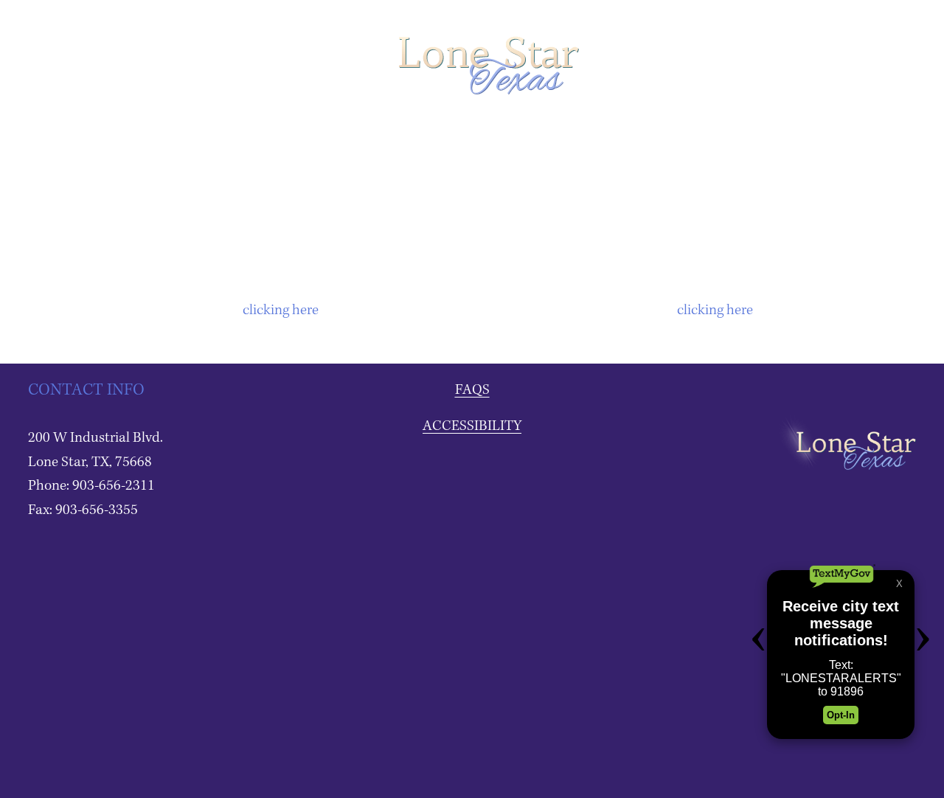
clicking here (281, 310)
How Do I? (561, 132)
